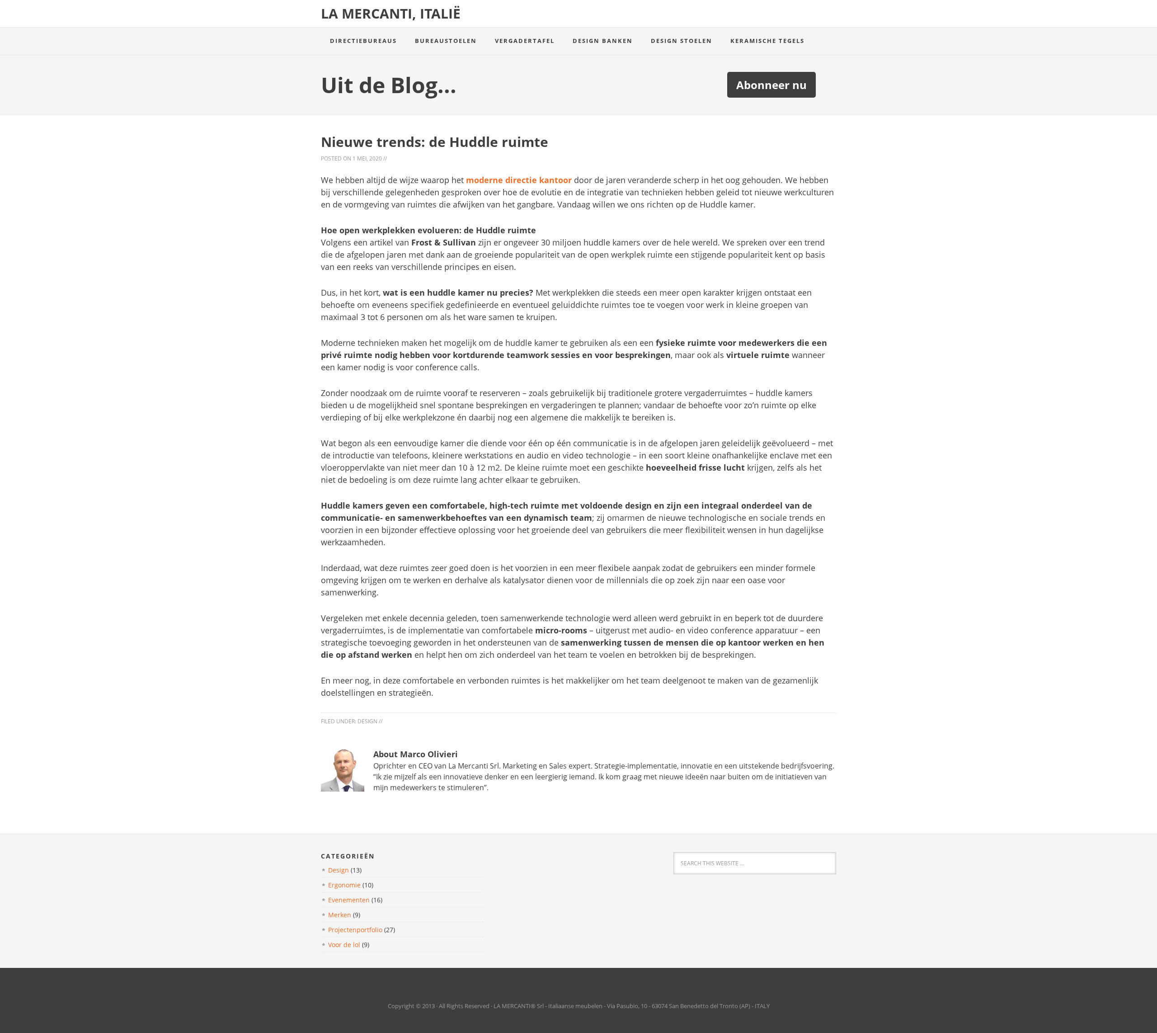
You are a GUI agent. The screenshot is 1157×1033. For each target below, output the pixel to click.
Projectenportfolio (355, 929)
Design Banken (603, 41)
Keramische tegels (767, 41)
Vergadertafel (525, 41)
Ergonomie (344, 885)
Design (367, 721)
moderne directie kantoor (519, 180)
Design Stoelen (681, 41)
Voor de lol (344, 944)
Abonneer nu (771, 84)
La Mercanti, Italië (391, 13)
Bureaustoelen (446, 41)
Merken (339, 914)
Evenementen (349, 900)
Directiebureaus (363, 41)
